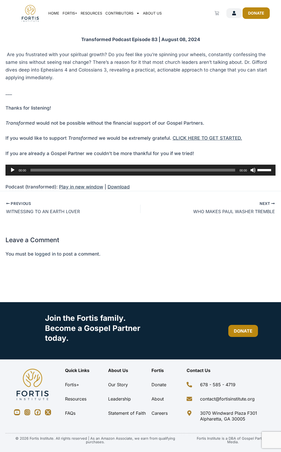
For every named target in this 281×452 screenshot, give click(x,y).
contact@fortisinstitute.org (227, 399)
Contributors (119, 13)
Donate (158, 384)
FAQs (70, 413)
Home (53, 13)
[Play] (12, 170)
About (157, 399)
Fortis (157, 370)
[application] (140, 170)
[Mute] (253, 170)
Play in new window (81, 187)
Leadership (119, 399)
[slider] (265, 169)
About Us (152, 13)
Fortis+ (70, 13)
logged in (45, 254)
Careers (159, 413)
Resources (91, 13)
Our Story (118, 384)
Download (119, 187)
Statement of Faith (127, 413)
